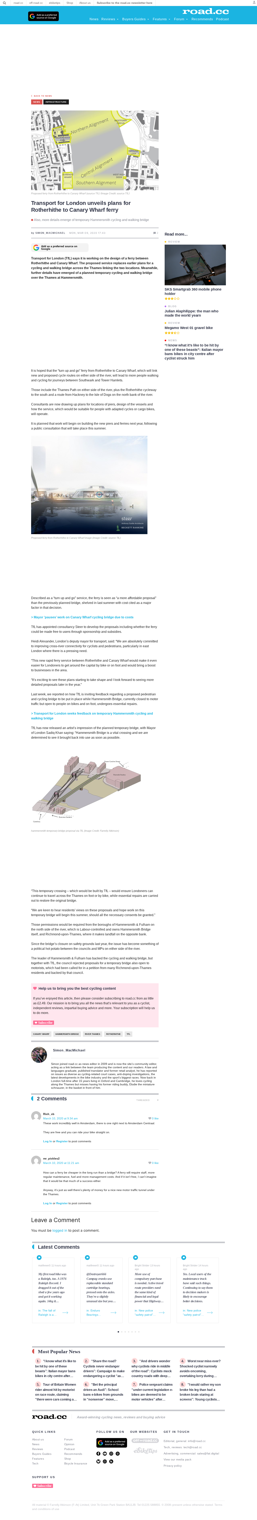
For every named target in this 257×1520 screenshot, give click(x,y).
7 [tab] (139, 1332)
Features (38, 1458)
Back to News (43, 96)
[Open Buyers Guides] (148, 19)
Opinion (69, 1444)
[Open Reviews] (117, 19)
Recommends (73, 1453)
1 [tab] (118, 1332)
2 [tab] (121, 1332)
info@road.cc (197, 1441)
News (35, 1444)
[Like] (150, 1118)
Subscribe (45, 1023)
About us (38, 1439)
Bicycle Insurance (75, 1463)
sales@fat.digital (208, 1453)
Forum (68, 1439)
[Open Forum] (187, 19)
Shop (67, 1458)
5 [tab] (132, 1332)
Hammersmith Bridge (67, 1034)
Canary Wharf (41, 1034)
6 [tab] (135, 1332)
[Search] (4, 3)
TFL (128, 1034)
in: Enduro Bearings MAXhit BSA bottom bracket (96, 1313)
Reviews (37, 1449)
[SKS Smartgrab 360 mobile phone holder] (195, 265)
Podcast (69, 1449)
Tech (35, 1463)
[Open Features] (169, 19)
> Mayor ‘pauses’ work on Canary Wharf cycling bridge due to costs (82, 617)
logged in (59, 1230)
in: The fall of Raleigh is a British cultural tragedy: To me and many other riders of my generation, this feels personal (48, 1313)
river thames (92, 1034)
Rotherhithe (113, 1034)
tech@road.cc (193, 1447)
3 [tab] (125, 1332)
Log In (47, 1141)
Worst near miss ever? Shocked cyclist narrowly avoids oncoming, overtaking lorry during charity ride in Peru (200, 1370)
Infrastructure (56, 102)
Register (62, 1141)
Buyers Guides (41, 1453)
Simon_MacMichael (69, 1050)
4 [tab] (128, 1332)
